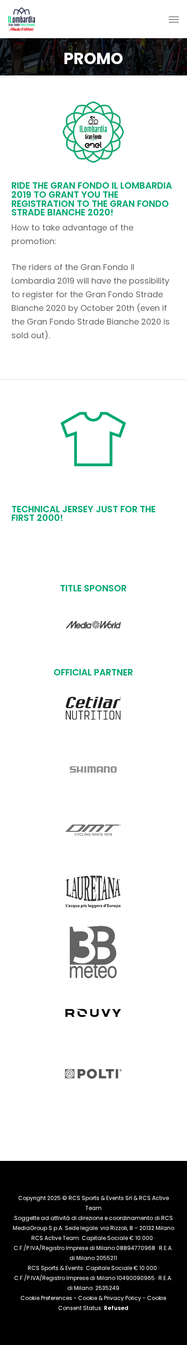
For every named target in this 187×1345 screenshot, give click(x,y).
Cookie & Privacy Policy (109, 1298)
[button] (174, 19)
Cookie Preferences (46, 1298)
